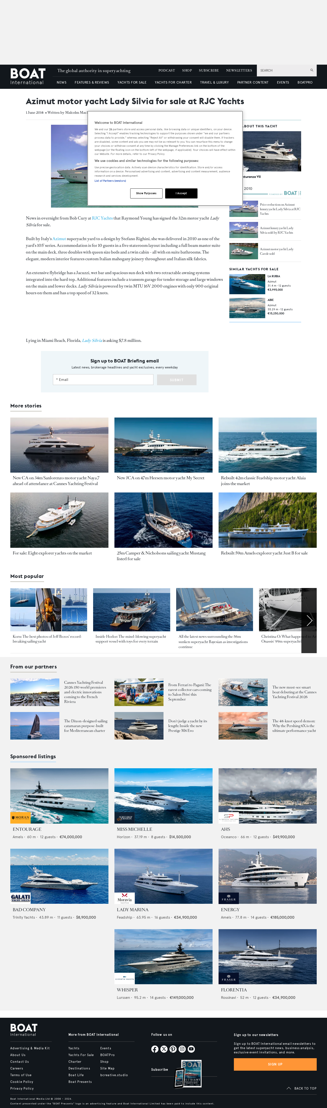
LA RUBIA (274, 276)
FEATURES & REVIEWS (92, 82)
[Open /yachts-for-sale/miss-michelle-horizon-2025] (163, 796)
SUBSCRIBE (209, 70)
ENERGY (230, 910)
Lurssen (123, 997)
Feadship (124, 917)
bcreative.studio (114, 1075)
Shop (104, 1062)
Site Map (107, 1068)
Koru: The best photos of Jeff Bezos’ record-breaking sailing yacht (47, 639)
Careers (16, 1068)
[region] (165, 158)
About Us (18, 1055)
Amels (18, 837)
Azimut (59, 239)
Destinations (79, 1068)
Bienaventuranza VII (245, 177)
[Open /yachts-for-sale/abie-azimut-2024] (247, 308)
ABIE (271, 300)
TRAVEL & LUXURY (214, 82)
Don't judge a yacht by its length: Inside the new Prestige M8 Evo (187, 725)
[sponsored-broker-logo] (20, 822)
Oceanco (229, 837)
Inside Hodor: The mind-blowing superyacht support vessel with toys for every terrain (131, 639)
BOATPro (107, 1055)
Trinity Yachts (24, 917)
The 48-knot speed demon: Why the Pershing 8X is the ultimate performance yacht (294, 725)
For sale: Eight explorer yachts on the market (52, 553)
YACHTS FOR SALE (132, 82)
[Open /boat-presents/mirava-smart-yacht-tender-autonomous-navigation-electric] (243, 692)
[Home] (31, 77)
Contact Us (19, 1062)
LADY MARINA (132, 910)
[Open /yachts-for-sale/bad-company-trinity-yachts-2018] (59, 876)
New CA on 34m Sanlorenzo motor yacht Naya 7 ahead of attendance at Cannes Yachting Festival (56, 480)
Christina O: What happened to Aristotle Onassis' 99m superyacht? (293, 639)
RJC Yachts (102, 218)
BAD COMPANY (29, 910)
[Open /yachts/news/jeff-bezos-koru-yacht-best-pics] (48, 610)
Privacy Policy (22, 1089)
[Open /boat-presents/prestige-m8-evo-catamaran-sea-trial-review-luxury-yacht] (139, 726)
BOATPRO (305, 82)
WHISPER (127, 990)
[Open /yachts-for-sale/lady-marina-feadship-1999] (163, 876)
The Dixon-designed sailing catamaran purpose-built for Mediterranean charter (85, 725)
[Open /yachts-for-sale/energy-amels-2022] (268, 876)
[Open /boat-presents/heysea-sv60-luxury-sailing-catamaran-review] (34, 726)
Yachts (73, 1048)
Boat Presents (80, 1082)
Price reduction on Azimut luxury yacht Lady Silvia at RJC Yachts (280, 209)
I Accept (181, 193)
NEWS (61, 82)
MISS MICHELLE (134, 829)
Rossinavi (228, 997)
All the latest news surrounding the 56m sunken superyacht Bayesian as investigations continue (213, 641)
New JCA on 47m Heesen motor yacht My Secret (160, 478)
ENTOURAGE (27, 829)
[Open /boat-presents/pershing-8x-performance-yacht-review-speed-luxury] (243, 726)
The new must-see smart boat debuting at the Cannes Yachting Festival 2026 (294, 692)
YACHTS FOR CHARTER (173, 82)
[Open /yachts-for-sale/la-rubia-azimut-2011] (247, 284)
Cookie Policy (22, 1082)
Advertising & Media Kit (30, 1048)
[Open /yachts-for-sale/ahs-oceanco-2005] (268, 796)
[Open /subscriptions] (184, 1075)
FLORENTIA (234, 990)
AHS (225, 829)
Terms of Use (21, 1075)
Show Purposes (146, 193)
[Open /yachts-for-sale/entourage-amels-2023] (59, 796)
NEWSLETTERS (239, 70)
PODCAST (166, 70)
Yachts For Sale (81, 1055)
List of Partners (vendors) (110, 180)
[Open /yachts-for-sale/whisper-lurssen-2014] (163, 956)
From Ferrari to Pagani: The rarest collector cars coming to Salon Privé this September (189, 692)
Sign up (275, 1064)
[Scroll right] (309, 620)
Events (105, 1048)
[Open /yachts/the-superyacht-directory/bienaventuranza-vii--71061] (265, 151)
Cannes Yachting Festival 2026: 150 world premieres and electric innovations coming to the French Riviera (85, 692)
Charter (74, 1062)
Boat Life (76, 1075)
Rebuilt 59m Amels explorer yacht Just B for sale (264, 553)
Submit (177, 380)
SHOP (187, 70)
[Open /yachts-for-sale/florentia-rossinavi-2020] (268, 956)
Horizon (123, 837)
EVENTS (283, 82)
